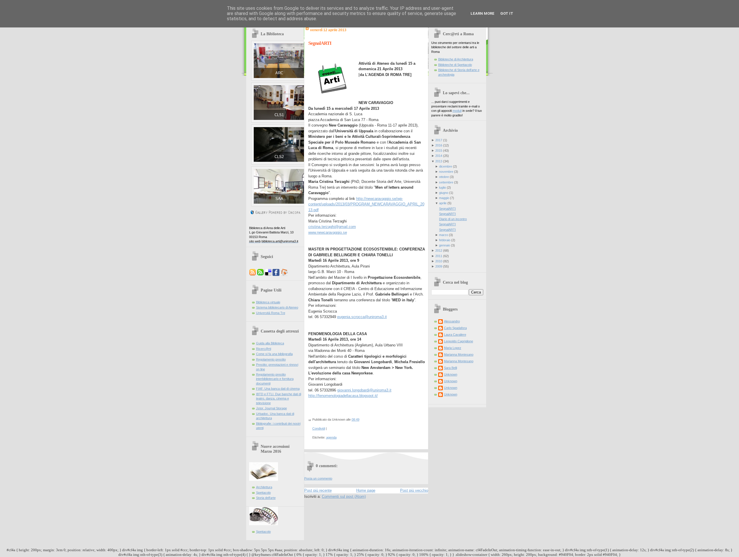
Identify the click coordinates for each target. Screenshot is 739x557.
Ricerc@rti (263, 348)
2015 (438, 150)
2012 (438, 250)
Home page (365, 490)
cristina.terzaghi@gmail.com (332, 226)
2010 (438, 261)
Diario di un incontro (453, 219)
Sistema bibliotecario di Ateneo (277, 307)
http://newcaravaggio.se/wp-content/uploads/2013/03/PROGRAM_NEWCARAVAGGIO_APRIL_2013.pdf (366, 204)
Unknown (450, 374)
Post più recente (318, 490)
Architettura (264, 487)
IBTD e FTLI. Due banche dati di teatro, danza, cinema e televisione (278, 398)
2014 (438, 155)
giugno (443, 192)
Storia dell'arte (266, 498)
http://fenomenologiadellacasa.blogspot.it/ (343, 395)
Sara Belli (450, 368)
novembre (446, 171)
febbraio (444, 240)
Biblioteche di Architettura (455, 59)
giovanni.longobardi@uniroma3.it (364, 390)
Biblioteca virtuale (268, 302)
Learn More (482, 13)
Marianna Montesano (458, 354)
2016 (438, 145)
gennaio (444, 245)
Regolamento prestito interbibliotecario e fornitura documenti (275, 379)
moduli (457, 110)
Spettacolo (263, 492)
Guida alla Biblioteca (270, 343)
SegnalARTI (319, 43)
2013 (438, 161)
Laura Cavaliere (455, 334)
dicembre (445, 166)
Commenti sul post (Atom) (344, 496)
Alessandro (452, 321)
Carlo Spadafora (455, 328)
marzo (443, 235)
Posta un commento (318, 478)
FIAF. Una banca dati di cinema (278, 388)
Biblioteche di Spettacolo (455, 64)
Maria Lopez (452, 348)
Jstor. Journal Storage (271, 408)
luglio (442, 187)
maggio (444, 198)
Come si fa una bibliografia (274, 354)
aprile (443, 203)
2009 (438, 266)
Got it (506, 13)
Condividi (318, 428)
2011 (438, 256)
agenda (331, 437)
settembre (446, 182)
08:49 (355, 419)
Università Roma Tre (270, 313)
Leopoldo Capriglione (458, 341)
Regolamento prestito (271, 359)
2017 (438, 140)
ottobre (444, 177)
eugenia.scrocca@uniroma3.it (362, 317)
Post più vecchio (414, 490)
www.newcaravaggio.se (327, 232)
